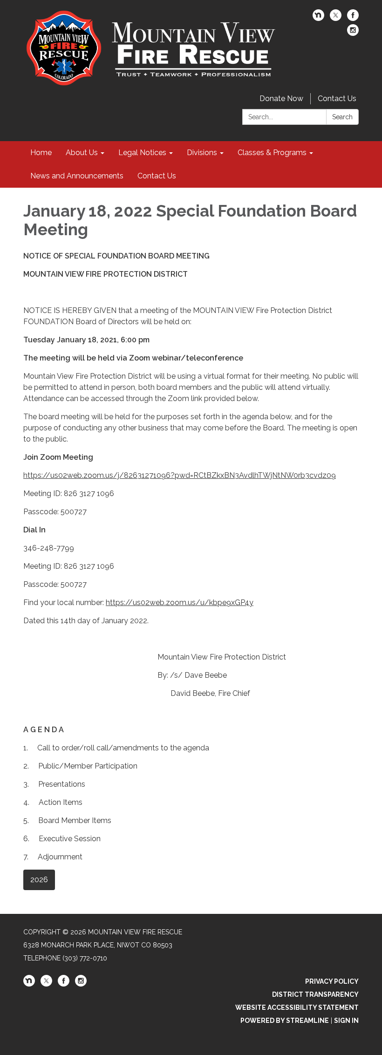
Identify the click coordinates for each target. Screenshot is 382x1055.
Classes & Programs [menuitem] (272, 152)
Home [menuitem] (41, 152)
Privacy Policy (332, 981)
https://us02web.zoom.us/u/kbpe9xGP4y (179, 602)
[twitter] (335, 18)
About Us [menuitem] (82, 152)
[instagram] (353, 33)
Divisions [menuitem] (202, 152)
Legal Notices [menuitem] (142, 152)
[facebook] (353, 18)
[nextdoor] (318, 18)
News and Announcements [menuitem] (76, 175)
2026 (39, 879)
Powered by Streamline (284, 1020)
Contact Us (337, 98)
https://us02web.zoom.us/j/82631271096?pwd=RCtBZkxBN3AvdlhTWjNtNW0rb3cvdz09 (179, 475)
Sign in (346, 1020)
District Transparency (315, 994)
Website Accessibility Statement (297, 1007)
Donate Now (281, 98)
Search (342, 117)
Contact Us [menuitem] (156, 175)
